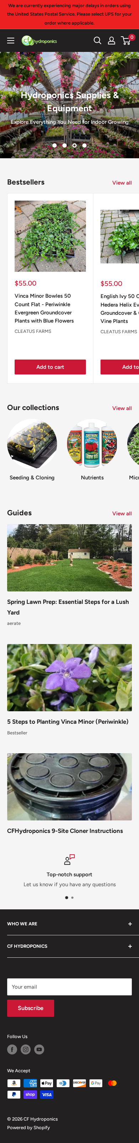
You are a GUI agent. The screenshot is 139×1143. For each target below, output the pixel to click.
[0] (126, 40)
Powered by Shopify (28, 1127)
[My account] (111, 40)
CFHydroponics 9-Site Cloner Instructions (65, 830)
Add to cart (50, 367)
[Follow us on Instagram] (26, 1049)
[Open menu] (10, 40)
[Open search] (98, 40)
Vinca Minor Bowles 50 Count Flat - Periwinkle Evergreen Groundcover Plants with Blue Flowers (44, 308)
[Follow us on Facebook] (12, 1049)
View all (122, 183)
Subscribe (30, 1008)
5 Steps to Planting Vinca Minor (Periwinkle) (68, 721)
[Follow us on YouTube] (39, 1049)
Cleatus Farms (33, 331)
